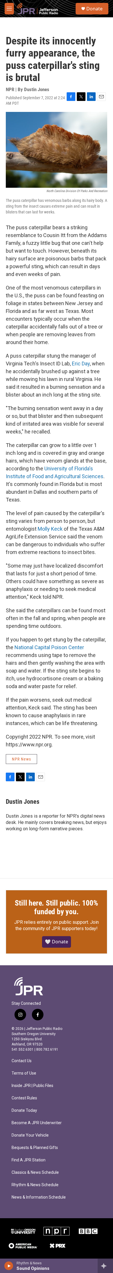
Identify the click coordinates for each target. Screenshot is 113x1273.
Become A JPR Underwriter (37, 1123)
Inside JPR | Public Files (32, 1086)
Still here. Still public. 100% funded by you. (56, 907)
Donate (94, 8)
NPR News (21, 759)
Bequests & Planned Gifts (35, 1148)
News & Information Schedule (39, 1197)
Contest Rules (24, 1098)
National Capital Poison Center (49, 647)
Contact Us (22, 1061)
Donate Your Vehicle (30, 1135)
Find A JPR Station (28, 1160)
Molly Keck (50, 529)
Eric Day (81, 364)
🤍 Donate (56, 941)
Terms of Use (24, 1073)
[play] (8, 1266)
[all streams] (105, 1266)
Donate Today (24, 1110)
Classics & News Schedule (35, 1172)
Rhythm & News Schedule (35, 1185)
